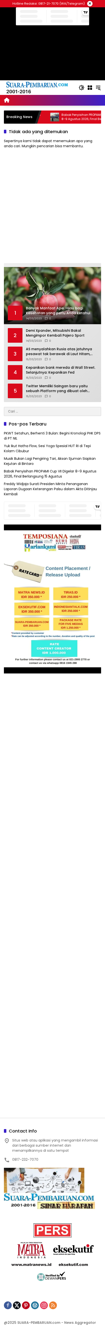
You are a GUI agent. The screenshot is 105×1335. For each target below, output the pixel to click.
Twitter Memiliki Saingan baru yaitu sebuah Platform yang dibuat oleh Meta (57, 388)
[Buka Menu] (90, 88)
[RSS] (53, 1305)
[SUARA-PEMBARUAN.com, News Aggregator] (39, 87)
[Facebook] (8, 1305)
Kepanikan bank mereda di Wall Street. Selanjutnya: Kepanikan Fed (60, 370)
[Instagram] (44, 1305)
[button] (81, 88)
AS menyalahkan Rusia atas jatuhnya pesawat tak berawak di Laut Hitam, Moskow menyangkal (59, 351)
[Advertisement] (52, 206)
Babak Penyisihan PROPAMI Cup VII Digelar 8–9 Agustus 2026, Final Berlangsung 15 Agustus (50, 474)
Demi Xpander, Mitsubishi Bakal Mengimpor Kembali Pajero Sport (55, 333)
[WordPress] (35, 1305)
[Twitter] (17, 1305)
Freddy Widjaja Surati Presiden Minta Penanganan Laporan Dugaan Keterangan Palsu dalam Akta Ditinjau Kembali (50, 489)
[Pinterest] (26, 1305)
